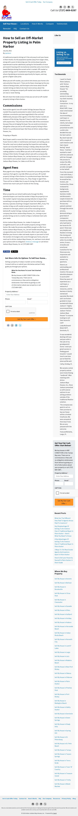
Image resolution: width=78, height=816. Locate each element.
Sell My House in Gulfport (63, 614)
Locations (25, 23)
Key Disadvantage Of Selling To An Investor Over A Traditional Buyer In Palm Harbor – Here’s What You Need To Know (64, 531)
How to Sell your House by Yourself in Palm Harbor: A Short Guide (64, 560)
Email (29, 299)
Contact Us (24, 28)
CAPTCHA (8, 306)
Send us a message (32, 242)
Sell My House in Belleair (63, 583)
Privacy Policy (66, 799)
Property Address (11, 291)
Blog (74, 799)
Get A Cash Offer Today (33, 2)
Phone (7, 299)
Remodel (7, 28)
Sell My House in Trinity (63, 780)
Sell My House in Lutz (62, 656)
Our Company (47, 2)
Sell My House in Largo (62, 652)
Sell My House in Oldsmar (63, 677)
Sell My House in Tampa (63, 750)
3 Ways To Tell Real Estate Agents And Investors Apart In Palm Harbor (64, 552)
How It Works (37, 23)
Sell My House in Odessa (63, 673)
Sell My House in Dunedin (63, 606)
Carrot (55, 813)
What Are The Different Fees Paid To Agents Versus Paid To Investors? (64, 520)
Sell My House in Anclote (63, 579)
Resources (56, 799)
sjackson (8, 53)
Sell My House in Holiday (63, 618)
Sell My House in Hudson (63, 622)
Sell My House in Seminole (64, 714)
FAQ (15, 28)
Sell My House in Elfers (62, 610)
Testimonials (62, 23)
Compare (50, 23)
